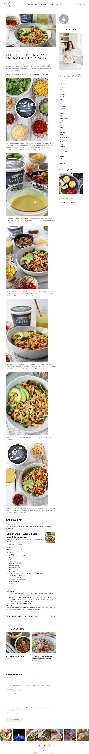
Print (50, 544)
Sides (18, 50)
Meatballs (63, 130)
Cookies (62, 108)
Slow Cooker (63, 151)
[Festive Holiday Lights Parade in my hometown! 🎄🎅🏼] (19, 735)
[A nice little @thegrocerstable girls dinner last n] (44, 735)
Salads (13, 50)
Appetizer (63, 87)
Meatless (62, 132)
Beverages (63, 92)
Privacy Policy (27, 710)
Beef (61, 89)
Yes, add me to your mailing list (15, 714)
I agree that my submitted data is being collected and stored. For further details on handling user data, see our (30, 709)
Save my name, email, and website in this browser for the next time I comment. (29, 685)
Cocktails (62, 106)
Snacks (62, 154)
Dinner (62, 113)
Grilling (62, 120)
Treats (62, 161)
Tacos (62, 158)
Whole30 (62, 163)
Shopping (62, 146)
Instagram (34, 508)
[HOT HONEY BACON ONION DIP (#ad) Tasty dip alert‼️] (6, 735)
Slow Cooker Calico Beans (15, 656)
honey (25, 616)
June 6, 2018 (34, 660)
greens (20, 616)
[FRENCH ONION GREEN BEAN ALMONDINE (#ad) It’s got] (32, 735)
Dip (61, 115)
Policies (44, 750)
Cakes (62, 101)
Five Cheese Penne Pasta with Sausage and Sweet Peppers (42, 657)
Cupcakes (63, 111)
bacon (8, 616)
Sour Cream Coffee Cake (66, 203)
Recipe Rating (10, 689)
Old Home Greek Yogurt (41, 66)
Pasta (61, 142)
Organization (63, 137)
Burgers (62, 99)
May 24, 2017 (8, 658)
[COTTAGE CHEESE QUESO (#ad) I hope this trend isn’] (57, 735)
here (11, 439)
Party (61, 139)
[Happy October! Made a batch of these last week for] (83, 735)
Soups (62, 156)
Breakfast (62, 94)
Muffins (62, 134)
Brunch (62, 97)
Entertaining (63, 118)
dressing (14, 616)
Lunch (8, 50)
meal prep (31, 616)
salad (36, 616)
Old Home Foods (32, 143)
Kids (61, 123)
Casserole (63, 104)
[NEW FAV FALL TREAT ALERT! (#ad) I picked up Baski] (70, 735)
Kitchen (62, 125)
